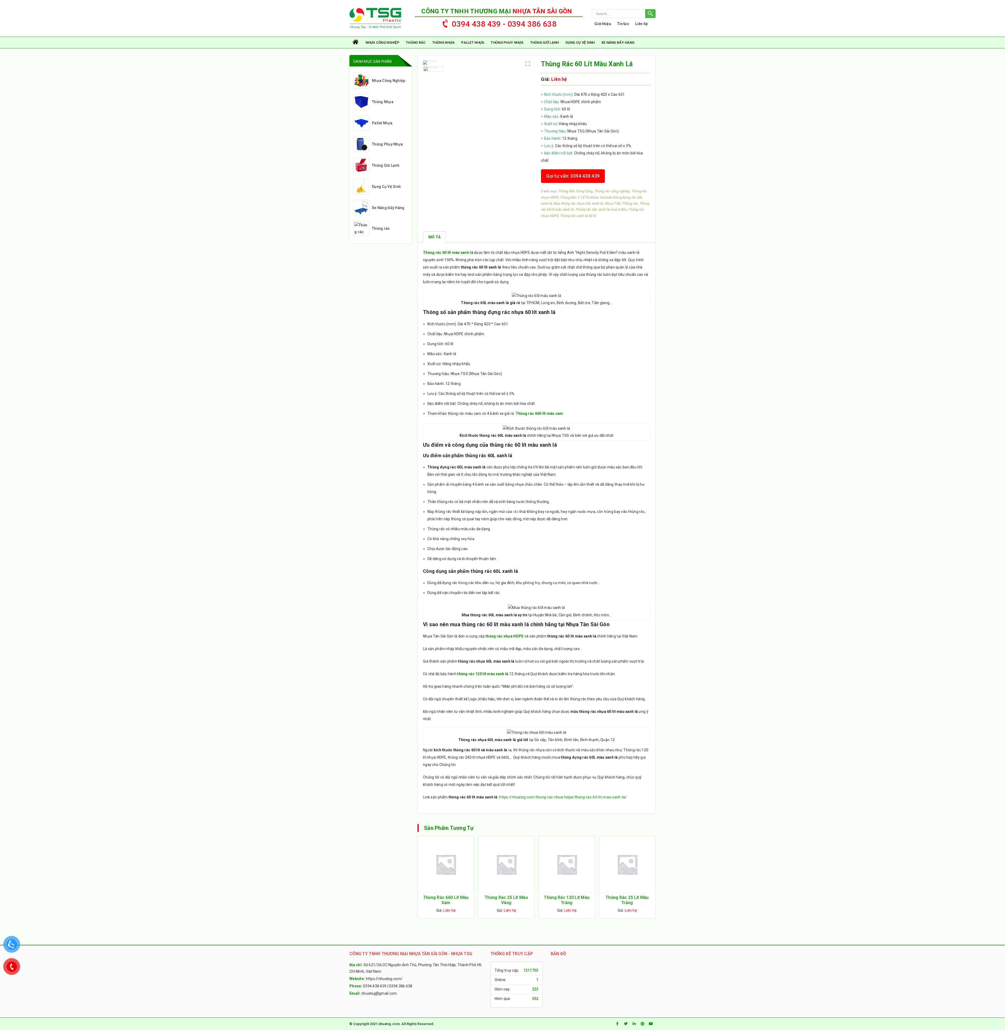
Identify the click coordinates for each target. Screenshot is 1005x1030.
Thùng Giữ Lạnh (544, 42)
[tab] (434, 237)
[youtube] (651, 1023)
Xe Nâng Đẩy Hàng (617, 42)
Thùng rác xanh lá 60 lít (578, 216)
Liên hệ (641, 24)
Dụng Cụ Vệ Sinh (580, 42)
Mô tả (434, 237)
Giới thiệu (602, 24)
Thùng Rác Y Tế (572, 197)
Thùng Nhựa (443, 42)
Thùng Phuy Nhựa (507, 42)
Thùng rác (416, 42)
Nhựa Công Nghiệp (382, 42)
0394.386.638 (400, 986)
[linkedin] (634, 1023)
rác (515, 512)
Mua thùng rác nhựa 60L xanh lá (578, 203)
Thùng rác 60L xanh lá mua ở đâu (601, 209)
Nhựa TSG (613, 203)
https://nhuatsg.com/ (384, 979)
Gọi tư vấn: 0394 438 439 (573, 176)
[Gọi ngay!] (624, 13)
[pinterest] (642, 1023)
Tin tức (623, 24)
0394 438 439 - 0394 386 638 (504, 24)
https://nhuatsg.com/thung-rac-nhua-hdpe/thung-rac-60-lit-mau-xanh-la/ (563, 797)
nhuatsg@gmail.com (379, 993)
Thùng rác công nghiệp (612, 191)
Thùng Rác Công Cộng (576, 191)
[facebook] (617, 1023)
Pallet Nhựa (472, 42)
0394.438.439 (374, 986)
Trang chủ (355, 42)
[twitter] (625, 1023)
